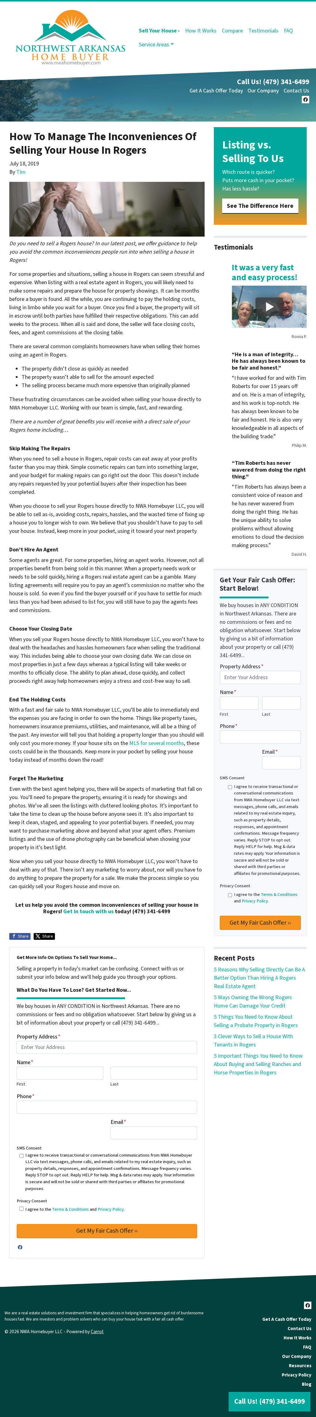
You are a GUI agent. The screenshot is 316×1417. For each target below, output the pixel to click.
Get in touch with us (88, 911)
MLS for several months (156, 743)
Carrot (97, 1331)
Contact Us (296, 91)
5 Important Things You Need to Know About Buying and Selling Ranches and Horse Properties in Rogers (258, 1064)
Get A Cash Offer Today (216, 91)
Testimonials (263, 31)
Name (25, 1062)
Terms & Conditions (70, 1209)
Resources (300, 1365)
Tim (21, 172)
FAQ (288, 31)
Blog (306, 1384)
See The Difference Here (260, 205)
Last (114, 1084)
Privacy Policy (110, 1209)
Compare (232, 31)
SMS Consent (29, 1148)
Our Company (263, 91)
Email (118, 1122)
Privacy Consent (32, 1201)
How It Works (200, 31)
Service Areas (154, 45)
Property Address (38, 1037)
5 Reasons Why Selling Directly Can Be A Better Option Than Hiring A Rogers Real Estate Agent (259, 978)
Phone (26, 1096)
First (21, 1084)
